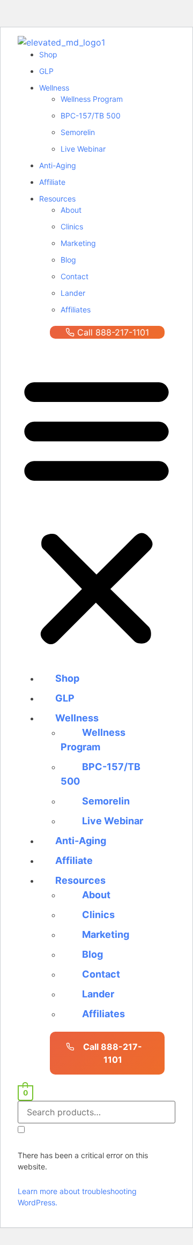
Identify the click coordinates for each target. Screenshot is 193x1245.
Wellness (54, 87)
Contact (74, 276)
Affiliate (52, 182)
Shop (48, 54)
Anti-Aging (57, 165)
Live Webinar (83, 148)
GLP (46, 71)
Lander (73, 292)
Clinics (72, 226)
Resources (57, 198)
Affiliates (76, 309)
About (71, 209)
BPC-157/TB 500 (91, 115)
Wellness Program (92, 98)
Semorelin (78, 132)
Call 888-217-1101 (113, 332)
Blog (68, 259)
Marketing (78, 243)
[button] (96, 510)
